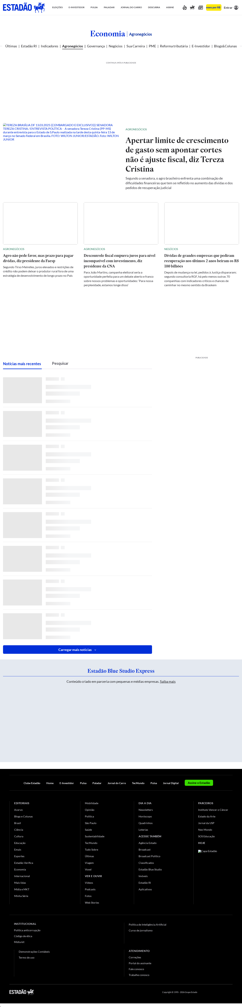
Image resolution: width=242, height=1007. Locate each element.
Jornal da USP (206, 823)
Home (50, 783)
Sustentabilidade (94, 836)
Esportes (19, 856)
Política (89, 816)
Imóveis (143, 876)
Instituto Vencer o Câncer (213, 809)
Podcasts (90, 889)
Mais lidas (20, 882)
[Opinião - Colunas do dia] (192, 7)
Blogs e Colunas (23, 816)
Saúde (88, 829)
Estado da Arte (206, 816)
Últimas (11, 46)
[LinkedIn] (231, 992)
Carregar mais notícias (75, 650)
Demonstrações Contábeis (34, 951)
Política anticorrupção (27, 930)
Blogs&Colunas (225, 46)
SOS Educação (206, 836)
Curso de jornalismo (141, 930)
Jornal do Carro (117, 783)
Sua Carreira (135, 46)
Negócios (116, 46)
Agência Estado (148, 843)
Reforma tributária (174, 46)
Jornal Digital (171, 783)
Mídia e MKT (21, 889)
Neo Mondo (205, 829)
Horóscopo (145, 816)
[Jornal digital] (200, 7)
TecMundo (138, 783)
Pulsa (83, 783)
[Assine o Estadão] (214, 7)
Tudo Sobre (91, 849)
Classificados (146, 862)
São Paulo (90, 823)
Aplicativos (145, 889)
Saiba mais (168, 681)
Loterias (143, 829)
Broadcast (144, 849)
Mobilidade (91, 803)
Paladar (97, 783)
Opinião (89, 809)
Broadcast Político (149, 856)
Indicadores (49, 46)
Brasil (17, 823)
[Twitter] (212, 992)
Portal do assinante (140, 963)
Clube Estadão (32, 783)
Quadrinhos (146, 823)
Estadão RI (29, 46)
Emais (17, 849)
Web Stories (92, 902)
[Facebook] (204, 992)
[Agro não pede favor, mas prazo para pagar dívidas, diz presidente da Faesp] (40, 223)
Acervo (18, 809)
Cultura (18, 836)
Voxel (88, 869)
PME (152, 46)
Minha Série (21, 896)
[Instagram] (222, 992)
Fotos (88, 896)
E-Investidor (201, 46)
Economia (107, 33)
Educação (20, 843)
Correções (135, 957)
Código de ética (23, 936)
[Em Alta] (185, 7)
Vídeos (89, 882)
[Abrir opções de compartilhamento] (230, 129)
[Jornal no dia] (213, 875)
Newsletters (146, 809)
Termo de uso (26, 957)
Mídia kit (19, 942)
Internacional (22, 876)
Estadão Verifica (23, 862)
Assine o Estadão (199, 782)
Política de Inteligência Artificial (147, 924)
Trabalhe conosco (139, 975)
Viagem (89, 862)
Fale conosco (136, 969)
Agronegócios (72, 46)
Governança (96, 46)
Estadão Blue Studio (150, 869)
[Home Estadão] (24, 7)
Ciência (18, 829)
